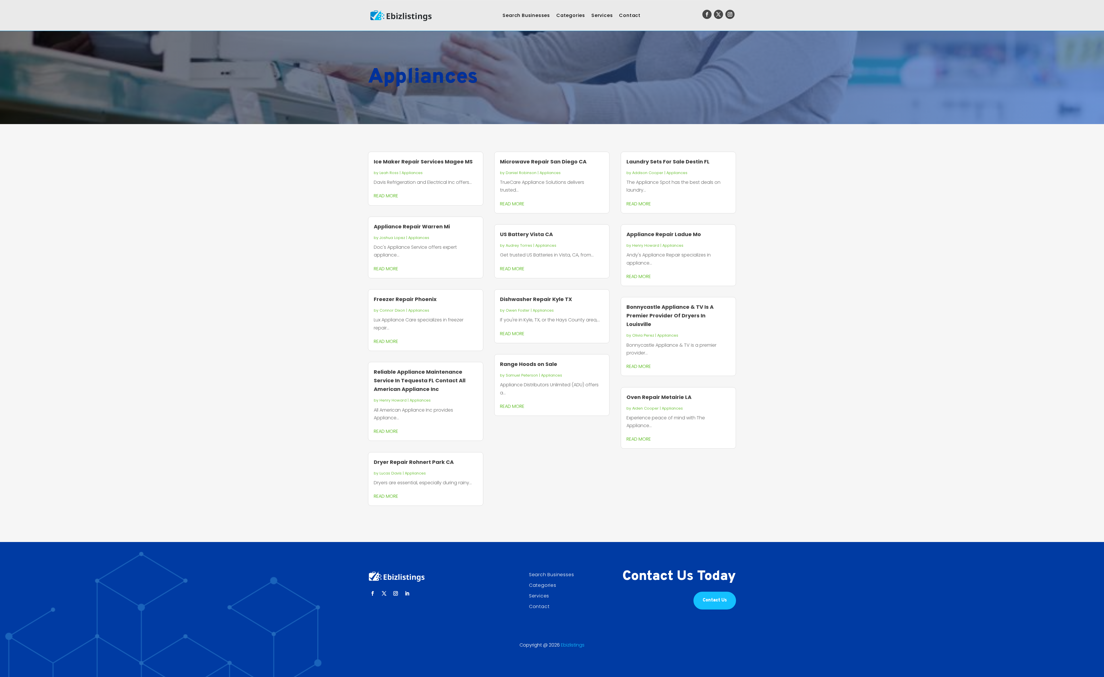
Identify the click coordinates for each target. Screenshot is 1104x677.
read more (386, 195)
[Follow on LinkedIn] (407, 593)
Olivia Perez (643, 335)
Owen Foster (518, 310)
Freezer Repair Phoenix (405, 299)
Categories (570, 15)
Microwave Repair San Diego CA (543, 161)
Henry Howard (393, 400)
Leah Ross (388, 172)
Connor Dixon (392, 310)
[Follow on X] (718, 14)
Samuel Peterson (522, 375)
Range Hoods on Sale (528, 364)
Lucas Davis (390, 473)
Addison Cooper (647, 172)
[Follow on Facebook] (707, 14)
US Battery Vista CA (526, 234)
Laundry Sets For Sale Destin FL (668, 161)
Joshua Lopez (392, 237)
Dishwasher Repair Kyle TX (536, 299)
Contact (630, 15)
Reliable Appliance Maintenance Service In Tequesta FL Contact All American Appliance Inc (419, 380)
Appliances (412, 172)
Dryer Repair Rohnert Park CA (414, 462)
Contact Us (715, 600)
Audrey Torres (519, 245)
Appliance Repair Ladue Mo (663, 234)
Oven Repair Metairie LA (658, 397)
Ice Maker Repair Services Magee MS (423, 161)
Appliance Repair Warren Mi (412, 226)
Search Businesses (526, 15)
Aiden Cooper (645, 408)
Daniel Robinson (521, 172)
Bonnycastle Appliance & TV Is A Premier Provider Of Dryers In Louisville (670, 315)
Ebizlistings (572, 645)
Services (602, 15)
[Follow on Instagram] (730, 14)
